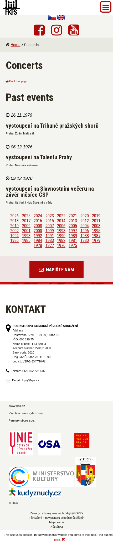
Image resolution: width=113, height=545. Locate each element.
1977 (49, 245)
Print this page (17, 81)
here (57, 539)
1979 (96, 240)
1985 (26, 240)
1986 (14, 240)
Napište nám (59, 269)
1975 (73, 245)
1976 (61, 245)
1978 (38, 245)
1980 (84, 240)
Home (15, 44)
